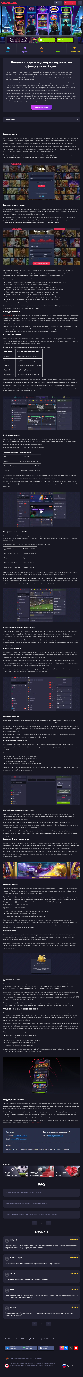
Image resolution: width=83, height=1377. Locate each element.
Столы (22, 1339)
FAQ (53, 1339)
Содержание (43, 1339)
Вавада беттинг (36, 1123)
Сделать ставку (41, 107)
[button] (80, 25)
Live (15, 1339)
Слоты (7, 1339)
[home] (9, 3)
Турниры (31, 1339)
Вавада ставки (8, 316)
